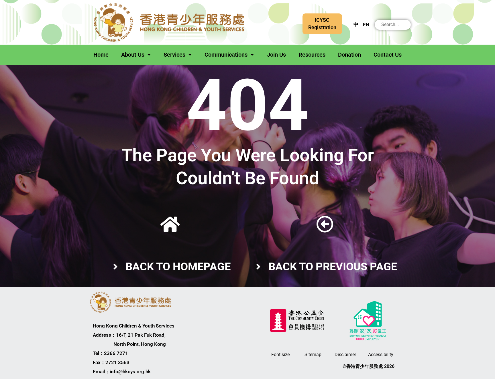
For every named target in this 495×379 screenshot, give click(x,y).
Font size (280, 354)
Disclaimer (345, 354)
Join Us (276, 54)
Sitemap (313, 354)
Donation (349, 54)
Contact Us (388, 54)
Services (174, 54)
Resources (311, 54)
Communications (226, 54)
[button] (322, 23)
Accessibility (380, 354)
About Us (132, 54)
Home (101, 54)
